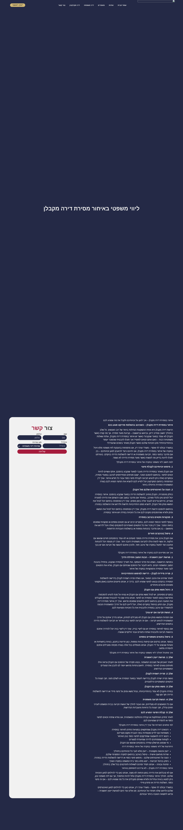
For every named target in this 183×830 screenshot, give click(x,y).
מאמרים (101, 5)
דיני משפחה (89, 5)
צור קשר (61, 5)
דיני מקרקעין (74, 5)
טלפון (39, 434)
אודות (111, 5)
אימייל (64, 442)
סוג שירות (37, 442)
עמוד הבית (122, 5)
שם (65, 434)
